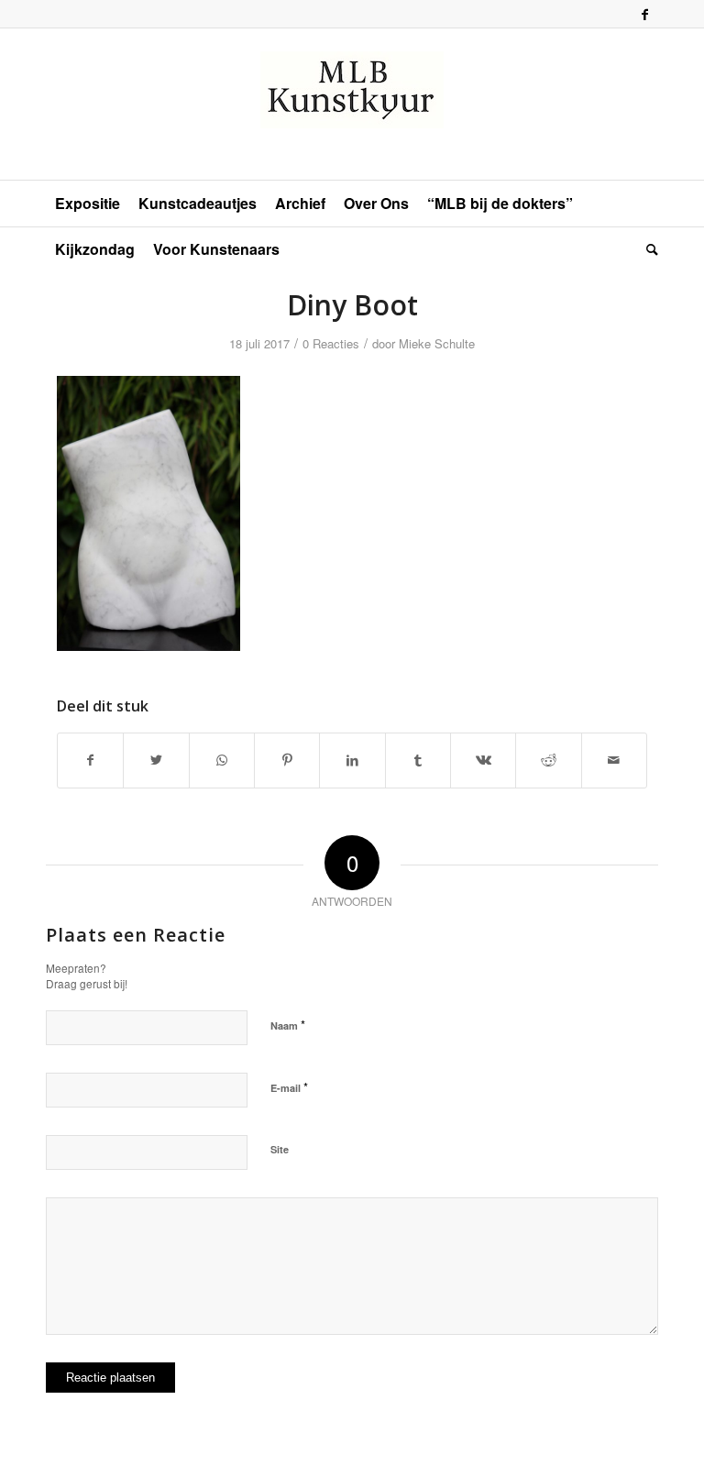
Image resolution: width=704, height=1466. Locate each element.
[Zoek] (647, 249)
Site (279, 1149)
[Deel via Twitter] (156, 760)
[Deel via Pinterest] (287, 760)
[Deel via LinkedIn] (352, 760)
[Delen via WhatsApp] (222, 760)
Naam (287, 1024)
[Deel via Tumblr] (418, 760)
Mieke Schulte (437, 343)
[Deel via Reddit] (548, 760)
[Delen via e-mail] (614, 760)
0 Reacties (330, 343)
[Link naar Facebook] (644, 14)
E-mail (289, 1087)
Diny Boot (352, 305)
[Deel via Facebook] (90, 760)
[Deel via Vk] (483, 760)
